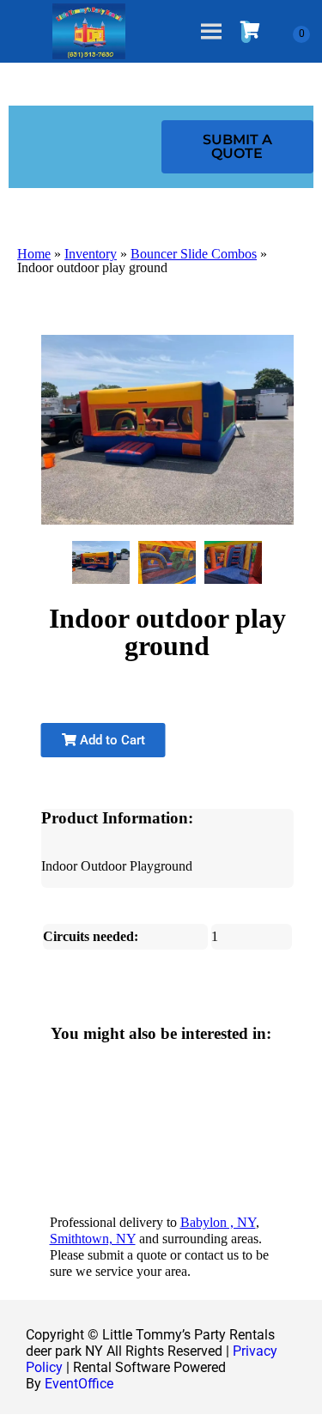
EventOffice (79, 1384)
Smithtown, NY (93, 1238)
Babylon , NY (218, 1222)
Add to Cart (110, 740)
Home (34, 253)
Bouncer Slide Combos (194, 253)
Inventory (90, 253)
